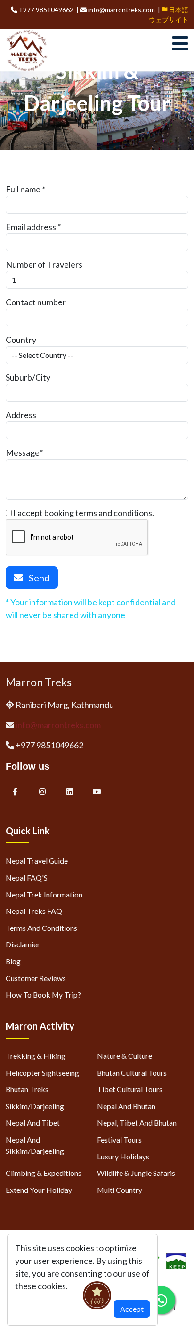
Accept (132, 1308)
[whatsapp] (161, 1300)
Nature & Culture (124, 1055)
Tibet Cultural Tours (129, 1089)
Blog (13, 961)
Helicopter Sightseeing (42, 1072)
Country (21, 339)
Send (36, 577)
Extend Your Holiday (39, 1189)
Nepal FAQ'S (27, 877)
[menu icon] (180, 43)
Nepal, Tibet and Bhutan (137, 1122)
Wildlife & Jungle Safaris (136, 1172)
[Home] (27, 49)
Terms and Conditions (41, 927)
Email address (31, 227)
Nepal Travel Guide (37, 860)
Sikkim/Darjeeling (35, 1106)
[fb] (15, 791)
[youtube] (97, 791)
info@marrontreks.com (58, 725)
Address (21, 415)
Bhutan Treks (27, 1089)
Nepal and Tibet (33, 1122)
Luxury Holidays (123, 1156)
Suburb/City (28, 377)
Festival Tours (119, 1139)
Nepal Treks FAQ (34, 910)
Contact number (36, 302)
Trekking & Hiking (35, 1055)
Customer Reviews (36, 978)
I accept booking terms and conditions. (83, 513)
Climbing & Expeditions (43, 1172)
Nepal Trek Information (44, 894)
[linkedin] (70, 791)
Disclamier (23, 944)
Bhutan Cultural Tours (132, 1072)
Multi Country (119, 1189)
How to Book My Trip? (43, 994)
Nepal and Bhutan (126, 1106)
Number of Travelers (44, 264)
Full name (23, 189)
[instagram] (42, 791)
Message (23, 452)
